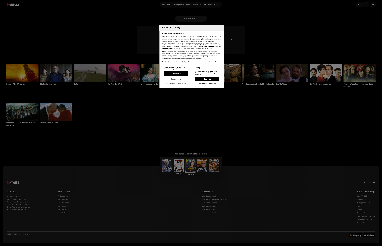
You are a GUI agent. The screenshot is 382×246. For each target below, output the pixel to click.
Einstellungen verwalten (176, 79)
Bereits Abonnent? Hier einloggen (207, 83)
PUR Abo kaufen (207, 79)
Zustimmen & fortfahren (176, 73)
